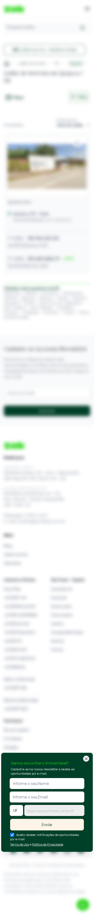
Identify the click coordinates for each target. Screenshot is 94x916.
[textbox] (54, 810)
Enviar (47, 824)
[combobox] (54, 810)
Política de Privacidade (47, 844)
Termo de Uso (19, 844)
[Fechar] (86, 759)
